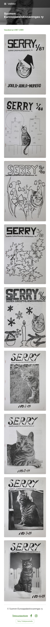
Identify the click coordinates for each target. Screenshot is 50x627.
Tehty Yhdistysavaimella (25, 621)
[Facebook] (31, 615)
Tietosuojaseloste (20, 616)
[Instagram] (36, 615)
